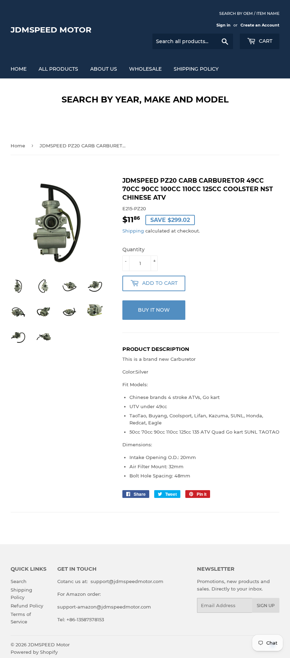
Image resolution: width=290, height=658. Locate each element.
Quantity (133, 249)
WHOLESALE (145, 69)
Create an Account (259, 25)
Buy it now (154, 310)
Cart (264, 41)
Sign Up (266, 605)
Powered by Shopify (34, 652)
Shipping (133, 231)
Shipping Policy (196, 69)
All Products (58, 69)
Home (19, 69)
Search (19, 581)
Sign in (223, 25)
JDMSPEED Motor (51, 30)
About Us (103, 69)
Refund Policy (27, 606)
